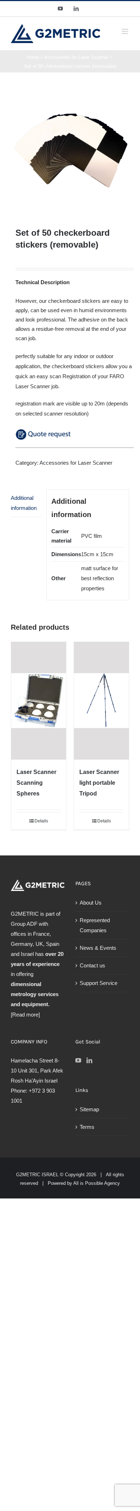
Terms (87, 1127)
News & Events (98, 948)
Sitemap (89, 1109)
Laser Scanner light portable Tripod (99, 783)
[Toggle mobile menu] (125, 31)
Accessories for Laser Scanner (75, 463)
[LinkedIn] (89, 1060)
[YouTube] (78, 1060)
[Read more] (25, 1015)
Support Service (98, 983)
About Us (91, 903)
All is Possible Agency (96, 1183)
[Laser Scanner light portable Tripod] (101, 701)
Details (41, 820)
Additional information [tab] (24, 503)
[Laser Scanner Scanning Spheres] (38, 701)
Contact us (92, 965)
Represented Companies (95, 925)
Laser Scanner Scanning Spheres (36, 783)
